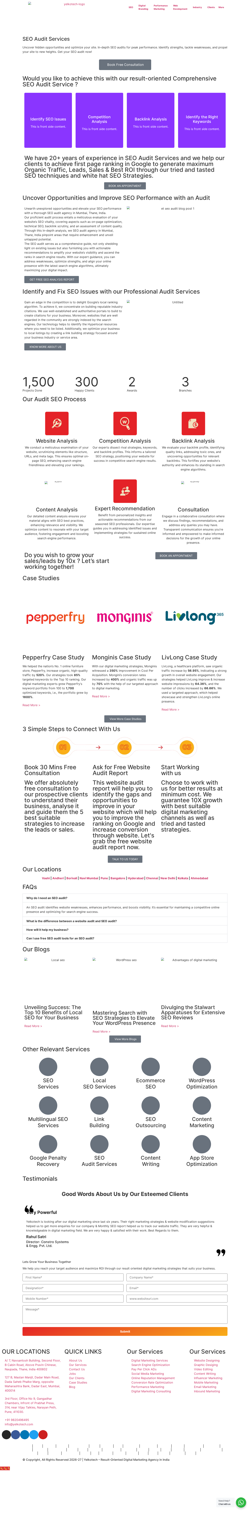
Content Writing (151, 1161)
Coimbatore (57, 1450)
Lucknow (40, 1450)
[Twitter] (33, 1434)
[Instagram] (6, 1434)
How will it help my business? (47, 930)
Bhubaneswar (211, 1450)
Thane (27, 1446)
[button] (125, 898)
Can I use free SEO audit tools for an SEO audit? (60, 938)
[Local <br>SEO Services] (99, 1067)
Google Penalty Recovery (48, 1161)
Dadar (94, 1446)
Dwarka (119, 1453)
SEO (131, 7)
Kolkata (183, 878)
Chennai (152, 878)
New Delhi (168, 878)
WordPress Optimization (201, 1083)
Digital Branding (143, 7)
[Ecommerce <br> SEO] (150, 1067)
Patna (166, 1450)
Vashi (46, 878)
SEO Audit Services (99, 1161)
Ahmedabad (199, 878)
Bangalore (118, 878)
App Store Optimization (201, 1161)
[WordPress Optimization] (202, 1067)
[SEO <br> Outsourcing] (150, 1105)
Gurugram (192, 1450)
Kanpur (132, 1453)
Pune (104, 878)
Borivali (71, 878)
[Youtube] (43, 1434)
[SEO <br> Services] (48, 1067)
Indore (72, 1450)
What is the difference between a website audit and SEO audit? (71, 921)
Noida (190, 1453)
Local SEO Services (99, 1083)
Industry (197, 7)
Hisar (143, 1453)
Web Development (180, 7)
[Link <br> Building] (99, 1105)
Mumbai (106, 1446)
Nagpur (177, 1450)
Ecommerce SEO (150, 1083)
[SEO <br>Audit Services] (99, 1144)
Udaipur (54, 1453)
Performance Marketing (161, 7)
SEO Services (48, 1083)
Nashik (155, 1450)
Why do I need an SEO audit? (46, 898)
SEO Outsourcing (151, 1122)
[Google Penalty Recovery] (48, 1144)
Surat (83, 1450)
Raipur (201, 1453)
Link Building (99, 1122)
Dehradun (29, 1453)
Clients (211, 7)
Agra (152, 1453)
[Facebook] (15, 1434)
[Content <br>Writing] (150, 1144)
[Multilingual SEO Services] (48, 1105)
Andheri (58, 878)
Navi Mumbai (89, 878)
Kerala (85, 1453)
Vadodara (128, 1450)
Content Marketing (202, 1122)
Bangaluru (131, 1446)
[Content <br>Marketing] (202, 1105)
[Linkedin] (24, 1434)
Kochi (43, 1453)
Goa (95, 1453)
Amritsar (95, 1450)
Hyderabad (135, 878)
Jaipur (27, 1450)
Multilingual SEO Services (48, 1122)
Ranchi (164, 1453)
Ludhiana (177, 1453)
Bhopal (143, 1450)
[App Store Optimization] (202, 1144)
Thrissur (106, 1453)
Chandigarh (111, 1450)
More (221, 7)
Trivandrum (71, 1453)
